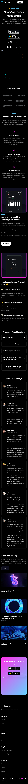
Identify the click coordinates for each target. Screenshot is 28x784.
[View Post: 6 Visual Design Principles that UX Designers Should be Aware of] (14, 580)
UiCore (23, 778)
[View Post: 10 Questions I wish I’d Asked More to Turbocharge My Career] (14, 606)
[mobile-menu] (26, 2)
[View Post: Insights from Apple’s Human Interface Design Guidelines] (14, 633)
